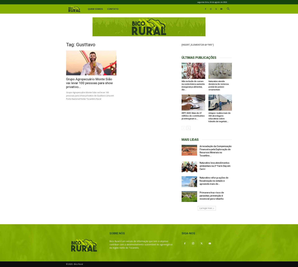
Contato (112, 8)
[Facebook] (205, 9)
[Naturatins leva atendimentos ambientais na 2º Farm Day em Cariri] (189, 166)
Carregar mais (205, 208)
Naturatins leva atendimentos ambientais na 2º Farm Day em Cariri (215, 166)
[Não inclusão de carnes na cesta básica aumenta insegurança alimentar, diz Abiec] (193, 71)
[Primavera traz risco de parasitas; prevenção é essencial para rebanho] (189, 196)
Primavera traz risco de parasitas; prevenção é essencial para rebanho (212, 195)
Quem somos (95, 8)
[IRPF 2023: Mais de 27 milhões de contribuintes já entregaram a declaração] (193, 103)
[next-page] (188, 128)
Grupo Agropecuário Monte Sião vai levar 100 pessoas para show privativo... (89, 83)
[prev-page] (183, 128)
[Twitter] (216, 9)
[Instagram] (210, 9)
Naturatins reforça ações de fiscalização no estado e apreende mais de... (214, 181)
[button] (228, 9)
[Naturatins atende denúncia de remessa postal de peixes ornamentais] (220, 71)
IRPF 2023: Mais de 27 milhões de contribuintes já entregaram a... (193, 116)
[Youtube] (221, 9)
